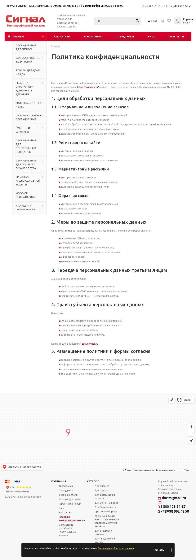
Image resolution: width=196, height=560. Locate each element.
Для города (102, 490)
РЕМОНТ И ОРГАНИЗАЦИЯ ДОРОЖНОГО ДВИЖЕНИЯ (24, 88)
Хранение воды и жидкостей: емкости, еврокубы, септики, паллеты (107, 521)
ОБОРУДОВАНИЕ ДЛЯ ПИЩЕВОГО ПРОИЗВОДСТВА (26, 164)
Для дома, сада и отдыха (105, 496)
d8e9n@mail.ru (90, 343)
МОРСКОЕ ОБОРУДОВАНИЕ (26, 195)
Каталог (18, 36)
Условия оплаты (68, 494)
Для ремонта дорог (106, 502)
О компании (93, 36)
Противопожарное (106, 511)
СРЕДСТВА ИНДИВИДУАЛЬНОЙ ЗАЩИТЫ (28, 180)
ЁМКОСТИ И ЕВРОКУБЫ (23, 130)
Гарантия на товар (70, 503)
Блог (151, 36)
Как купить (62, 36)
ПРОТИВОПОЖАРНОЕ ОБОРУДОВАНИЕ (29, 117)
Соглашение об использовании (116, 548)
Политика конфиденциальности (72, 518)
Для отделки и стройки (103, 532)
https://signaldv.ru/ (88, 87)
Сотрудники (125, 36)
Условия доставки (69, 499)
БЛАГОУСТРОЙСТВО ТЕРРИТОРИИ (28, 59)
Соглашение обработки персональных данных (67, 529)
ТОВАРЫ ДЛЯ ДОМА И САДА (28, 72)
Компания (58, 481)
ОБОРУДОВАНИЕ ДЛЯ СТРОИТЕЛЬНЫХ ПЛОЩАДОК (26, 146)
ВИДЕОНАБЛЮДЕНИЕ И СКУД (29, 105)
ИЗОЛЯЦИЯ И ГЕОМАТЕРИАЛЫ (26, 207)
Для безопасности (105, 507)
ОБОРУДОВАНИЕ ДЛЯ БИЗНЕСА (26, 47)
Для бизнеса (102, 486)
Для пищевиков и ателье (105, 540)
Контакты (177, 36)
